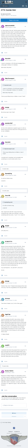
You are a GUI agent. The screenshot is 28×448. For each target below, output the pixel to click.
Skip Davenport (9, 78)
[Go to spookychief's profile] (2, 124)
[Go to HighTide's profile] (2, 315)
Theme (10, 431)
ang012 (7, 345)
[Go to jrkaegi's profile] (2, 282)
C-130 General (12, 15)
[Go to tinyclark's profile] (2, 59)
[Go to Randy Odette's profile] (2, 371)
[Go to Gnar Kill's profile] (2, 196)
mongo (7, 107)
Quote (5, 52)
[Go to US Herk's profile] (2, 299)
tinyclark (7, 58)
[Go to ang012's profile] (2, 346)
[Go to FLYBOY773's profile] (2, 242)
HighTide (7, 314)
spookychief (8, 123)
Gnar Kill (7, 195)
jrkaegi (7, 281)
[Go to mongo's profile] (2, 108)
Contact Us (17, 431)
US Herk (7, 298)
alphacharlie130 (6, 14)
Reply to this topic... (9, 405)
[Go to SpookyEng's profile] (2, 174)
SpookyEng (8, 173)
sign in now (8, 399)
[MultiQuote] (2, 53)
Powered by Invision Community (14, 445)
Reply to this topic (14, 20)
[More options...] (25, 26)
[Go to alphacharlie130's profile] (2, 26)
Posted (10, 27)
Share (14, 413)
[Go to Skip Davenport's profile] (2, 79)
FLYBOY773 (8, 241)
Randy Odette (9, 371)
